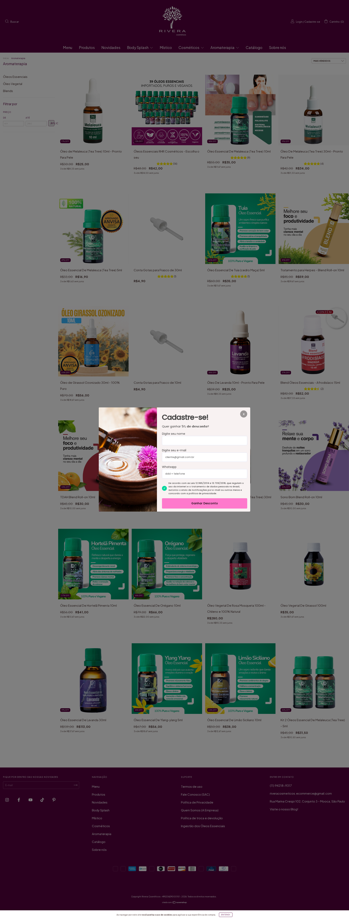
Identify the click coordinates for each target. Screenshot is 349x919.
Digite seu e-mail (174, 450)
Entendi (225, 915)
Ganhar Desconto (204, 503)
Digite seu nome (173, 434)
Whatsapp (169, 467)
